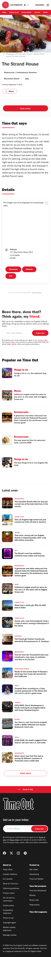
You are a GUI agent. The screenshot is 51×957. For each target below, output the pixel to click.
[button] (46, 203)
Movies (32, 896)
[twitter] (11, 853)
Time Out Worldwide (37, 891)
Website (29, 270)
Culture (37, 12)
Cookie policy (8, 906)
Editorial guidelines (11, 889)
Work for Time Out (10, 884)
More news (25, 774)
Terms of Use (42, 340)
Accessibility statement (8, 911)
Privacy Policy (10, 342)
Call (10, 276)
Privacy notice (8, 893)
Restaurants (34, 905)
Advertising (34, 874)
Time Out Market (36, 879)
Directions (13, 270)
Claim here (36, 293)
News (4, 12)
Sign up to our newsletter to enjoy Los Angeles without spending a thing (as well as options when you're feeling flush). (25, 324)
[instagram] (18, 853)
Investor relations (10, 874)
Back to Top (28, 790)
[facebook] (4, 853)
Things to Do (14, 12)
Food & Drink (26, 12)
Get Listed (33, 870)
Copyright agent (9, 923)
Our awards (7, 879)
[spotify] (25, 853)
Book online (25, 109)
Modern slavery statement (9, 929)
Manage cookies (9, 935)
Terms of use (8, 918)
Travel (45, 12)
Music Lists (34, 900)
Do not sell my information (9, 899)
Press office (7, 870)
